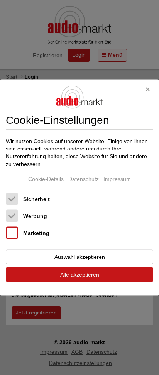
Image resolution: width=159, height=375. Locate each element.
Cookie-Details (46, 179)
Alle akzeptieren (79, 274)
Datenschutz (83, 179)
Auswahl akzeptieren (79, 256)
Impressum (117, 179)
